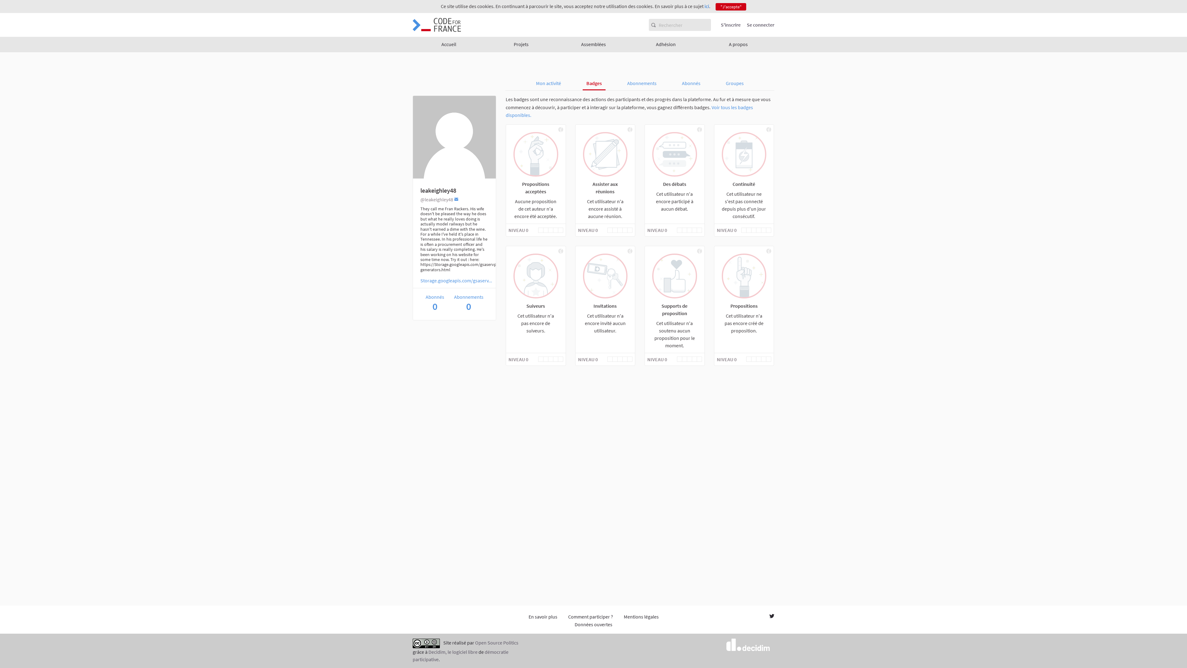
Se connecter (760, 25)
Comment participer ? (590, 617)
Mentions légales (641, 617)
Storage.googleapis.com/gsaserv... (456, 280)
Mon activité (548, 83)
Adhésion (666, 44)
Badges (594, 83)
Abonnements (642, 83)
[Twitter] (771, 617)
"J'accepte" (731, 7)
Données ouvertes (593, 624)
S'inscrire (731, 25)
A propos (738, 44)
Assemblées (593, 44)
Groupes (735, 83)
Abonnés (691, 83)
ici (706, 6)
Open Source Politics (496, 643)
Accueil (448, 44)
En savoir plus (543, 617)
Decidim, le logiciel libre (453, 652)
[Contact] (456, 199)
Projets (521, 44)
